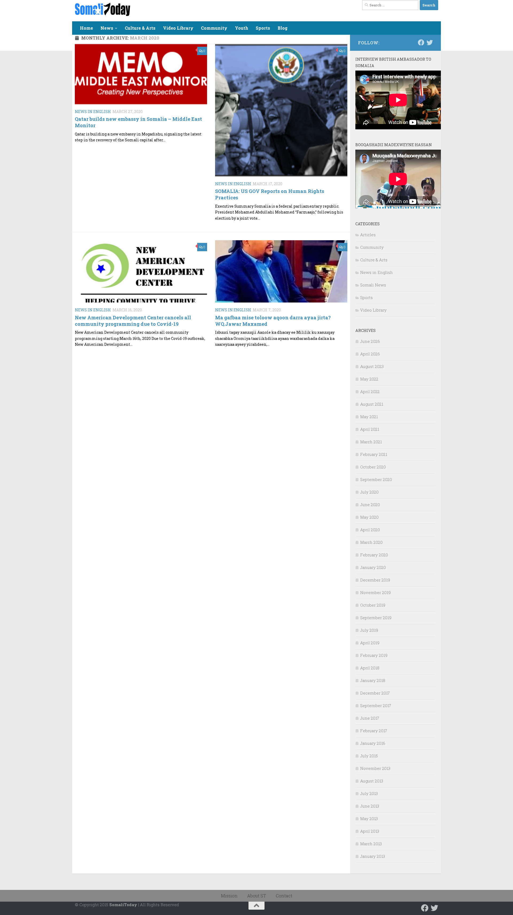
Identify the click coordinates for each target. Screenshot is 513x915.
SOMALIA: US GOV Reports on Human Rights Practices (269, 194)
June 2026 (370, 341)
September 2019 (375, 617)
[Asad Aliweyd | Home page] (102, 9)
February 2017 (373, 730)
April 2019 (369, 642)
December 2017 (375, 693)
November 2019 (375, 592)
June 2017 (369, 718)
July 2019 (369, 630)
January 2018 (372, 680)
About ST (256, 895)
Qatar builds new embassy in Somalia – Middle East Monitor (138, 122)
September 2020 (376, 479)
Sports (263, 28)
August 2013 (371, 781)
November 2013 (375, 768)
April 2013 (369, 831)
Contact (284, 895)
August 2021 (371, 404)
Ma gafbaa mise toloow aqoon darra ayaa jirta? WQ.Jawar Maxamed (273, 320)
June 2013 (369, 806)
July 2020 (369, 492)
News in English (93, 111)
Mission (229, 895)
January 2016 (372, 743)
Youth (241, 28)
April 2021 (369, 429)
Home (86, 28)
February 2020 (374, 554)
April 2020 (370, 529)
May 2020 (369, 517)
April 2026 (370, 353)
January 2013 (372, 856)
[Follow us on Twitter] (429, 42)
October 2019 (372, 605)
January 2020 (373, 567)
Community (214, 28)
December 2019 (375, 580)
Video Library (178, 28)
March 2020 (371, 542)
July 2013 (369, 793)
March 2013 (371, 843)
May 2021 (369, 416)
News (106, 28)
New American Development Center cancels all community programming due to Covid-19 (133, 320)
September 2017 (375, 705)
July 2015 (369, 755)
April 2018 (369, 667)
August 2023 (372, 366)
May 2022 (369, 379)
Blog (282, 28)
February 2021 (373, 454)
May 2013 (369, 818)
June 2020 (370, 504)
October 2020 (373, 467)
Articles (368, 234)
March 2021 (371, 441)
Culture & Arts (140, 28)
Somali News (373, 285)
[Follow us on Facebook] (421, 42)
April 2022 (370, 391)
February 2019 (373, 655)
